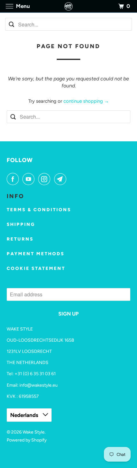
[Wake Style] (68, 6)
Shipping (21, 224)
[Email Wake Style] (61, 179)
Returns (20, 239)
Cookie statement (36, 268)
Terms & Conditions (39, 209)
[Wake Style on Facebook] (14, 179)
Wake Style (34, 432)
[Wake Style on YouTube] (29, 179)
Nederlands (25, 415)
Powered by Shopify (27, 440)
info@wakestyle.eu (38, 385)
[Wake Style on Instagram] (45, 179)
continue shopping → (86, 101)
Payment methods (35, 253)
